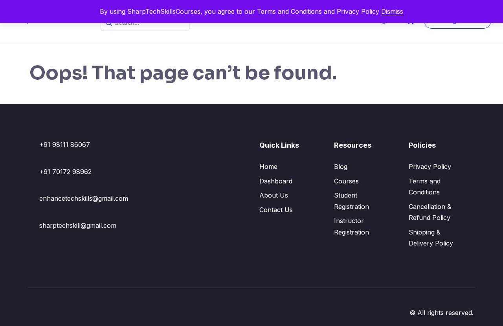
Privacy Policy (430, 166)
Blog (340, 166)
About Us (273, 195)
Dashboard (275, 181)
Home (268, 166)
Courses (346, 181)
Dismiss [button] (392, 11)
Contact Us (276, 210)
